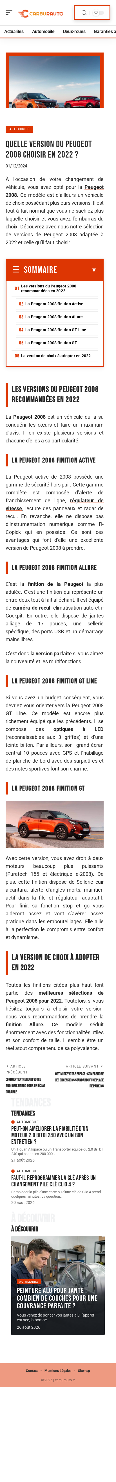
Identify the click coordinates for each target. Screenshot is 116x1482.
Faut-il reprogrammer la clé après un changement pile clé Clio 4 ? (53, 1181)
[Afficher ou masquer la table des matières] (77, 270)
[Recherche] (84, 12)
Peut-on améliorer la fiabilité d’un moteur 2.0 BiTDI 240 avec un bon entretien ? (49, 1135)
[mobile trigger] (10, 12)
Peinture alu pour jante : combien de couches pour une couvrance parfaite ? (57, 1298)
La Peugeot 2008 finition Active (54, 304)
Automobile (19, 129)
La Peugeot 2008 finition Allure (54, 317)
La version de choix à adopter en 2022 (56, 355)
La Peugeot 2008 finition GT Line (55, 330)
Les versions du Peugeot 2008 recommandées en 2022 (49, 288)
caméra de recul (31, 608)
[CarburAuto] (40, 12)
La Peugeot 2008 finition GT (51, 343)
